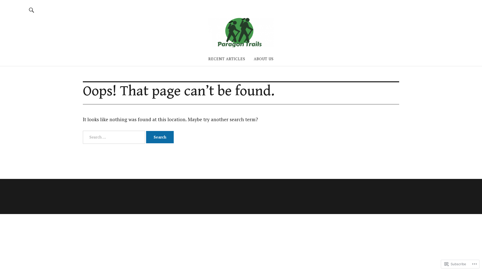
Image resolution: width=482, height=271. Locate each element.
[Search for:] (114, 137)
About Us (264, 58)
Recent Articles (226, 58)
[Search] (32, 10)
